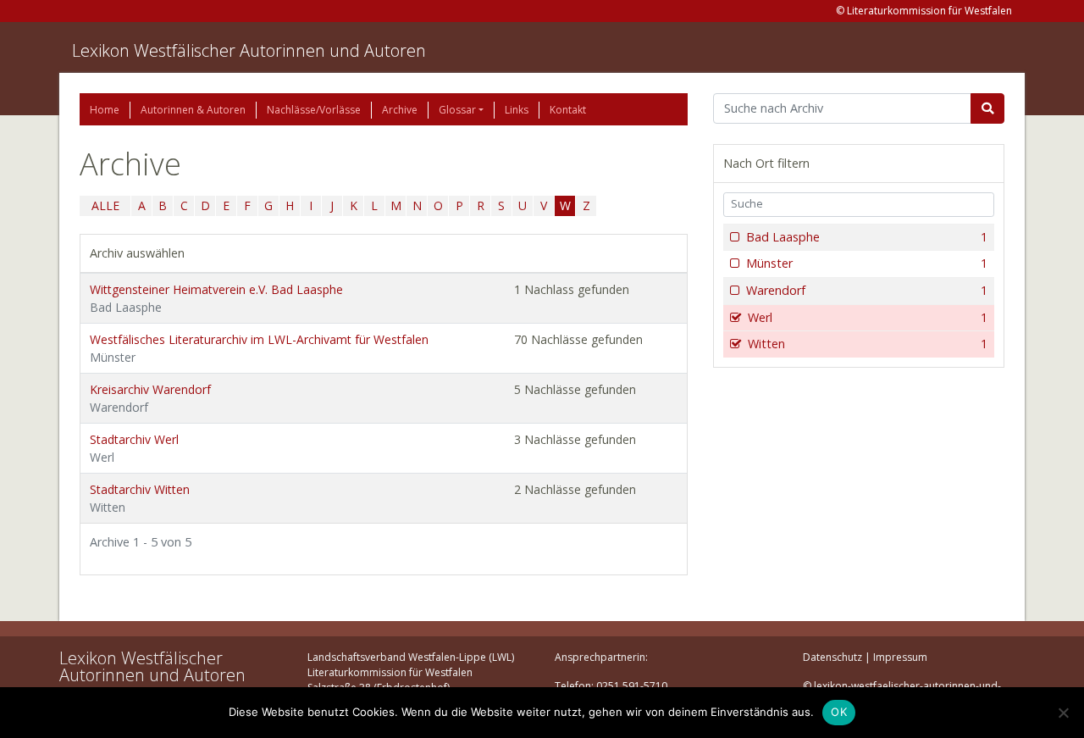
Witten (867, 344)
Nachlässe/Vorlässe (314, 110)
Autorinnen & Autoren (193, 110)
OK (839, 712)
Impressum (900, 657)
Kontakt (568, 110)
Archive (400, 110)
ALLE (105, 205)
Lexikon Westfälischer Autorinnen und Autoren (249, 50)
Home (104, 110)
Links (516, 110)
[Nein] (1062, 712)
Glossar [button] (457, 110)
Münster (866, 263)
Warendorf (866, 290)
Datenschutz (832, 657)
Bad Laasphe (866, 237)
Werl (867, 317)
